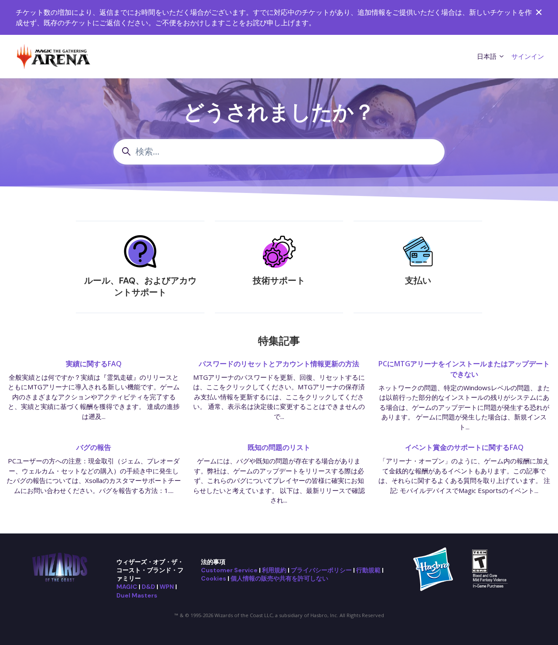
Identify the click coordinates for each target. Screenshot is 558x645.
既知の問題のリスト (279, 447)
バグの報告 (93, 447)
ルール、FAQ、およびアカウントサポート (140, 286)
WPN (167, 587)
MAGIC (126, 587)
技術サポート (279, 280)
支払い (418, 280)
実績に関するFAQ (94, 363)
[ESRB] (491, 568)
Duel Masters (136, 595)
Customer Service (229, 570)
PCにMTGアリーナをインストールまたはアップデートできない (464, 369)
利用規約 (274, 570)
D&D (148, 587)
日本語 (487, 56)
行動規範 (368, 570)
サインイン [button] (527, 56)
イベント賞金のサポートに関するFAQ (464, 447)
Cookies (213, 578)
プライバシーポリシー (321, 570)
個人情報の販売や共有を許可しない (279, 578)
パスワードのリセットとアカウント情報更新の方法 (279, 363)
